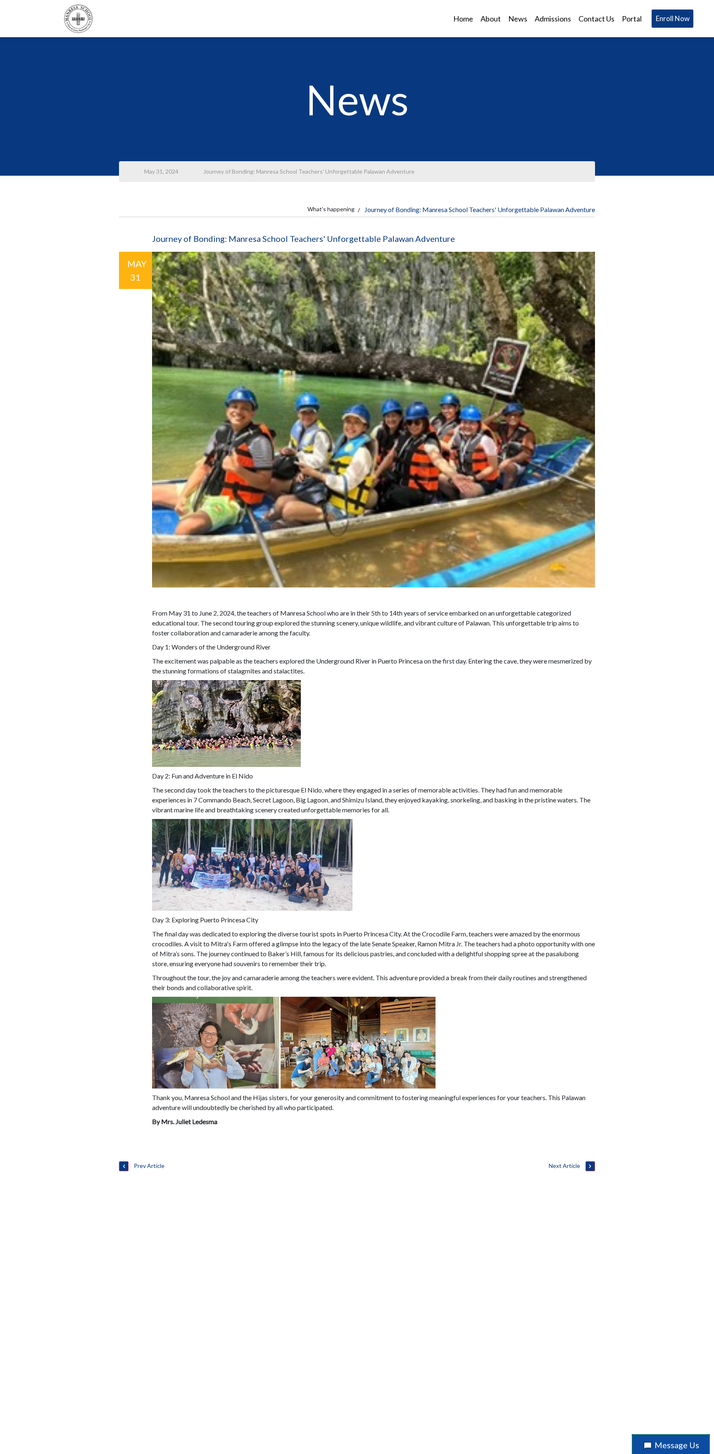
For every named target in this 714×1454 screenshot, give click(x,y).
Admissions (553, 18)
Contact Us (596, 18)
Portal (632, 18)
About (491, 18)
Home (463, 18)
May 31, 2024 (161, 171)
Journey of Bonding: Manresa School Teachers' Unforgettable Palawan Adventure (308, 171)
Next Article (565, 1165)
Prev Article (148, 1165)
